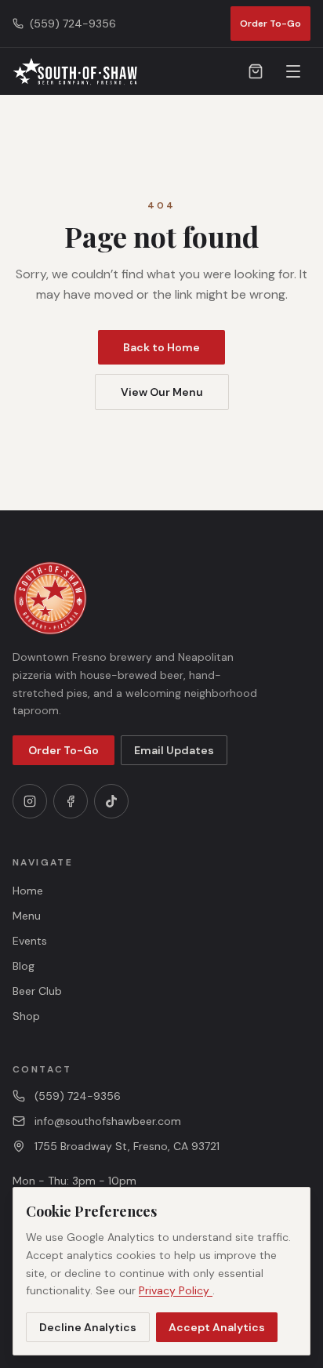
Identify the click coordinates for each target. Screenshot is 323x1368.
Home (28, 891)
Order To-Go (270, 23)
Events (30, 941)
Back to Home (161, 347)
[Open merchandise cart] (255, 71)
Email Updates (174, 750)
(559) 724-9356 (77, 1096)
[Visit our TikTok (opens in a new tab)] (111, 801)
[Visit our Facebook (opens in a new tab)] (70, 801)
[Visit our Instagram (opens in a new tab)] (30, 801)
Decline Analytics (87, 1327)
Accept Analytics (217, 1327)
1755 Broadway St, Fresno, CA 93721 (127, 1146)
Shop (26, 1016)
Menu (27, 916)
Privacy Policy (175, 1290)
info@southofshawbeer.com (107, 1121)
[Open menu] (293, 71)
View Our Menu (162, 392)
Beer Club (37, 991)
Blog (23, 966)
